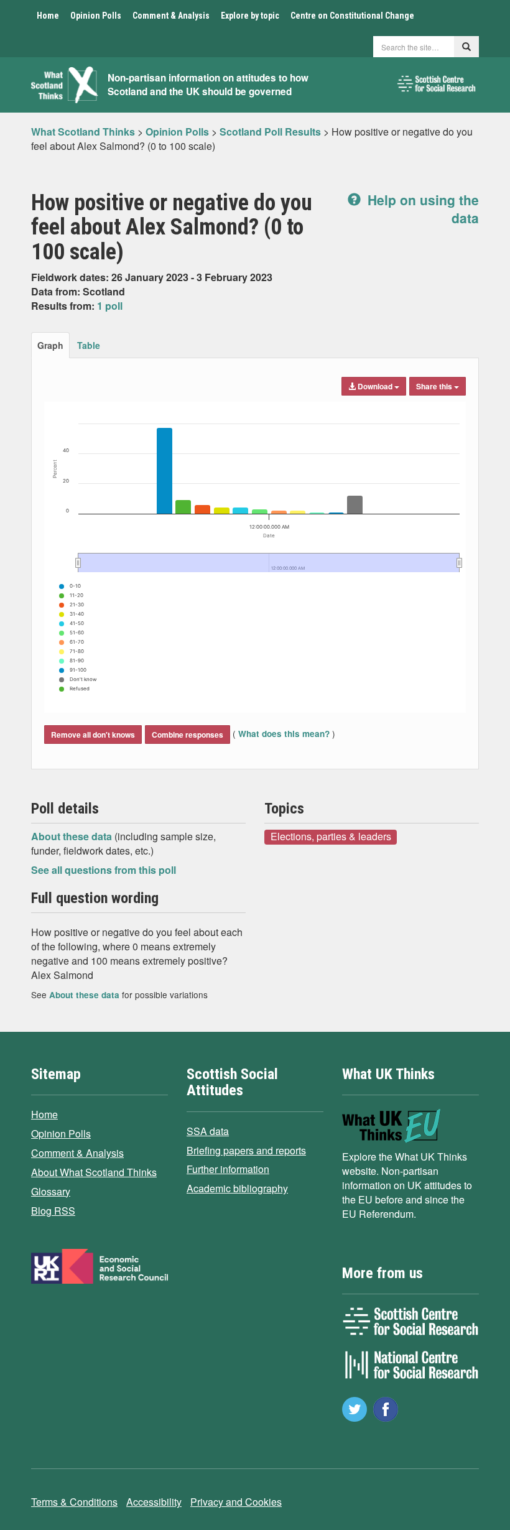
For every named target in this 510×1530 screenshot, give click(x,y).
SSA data (208, 1131)
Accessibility (154, 1502)
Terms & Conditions (74, 1502)
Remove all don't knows (93, 734)
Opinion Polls (95, 16)
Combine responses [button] (187, 734)
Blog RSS (53, 1210)
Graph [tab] (50, 345)
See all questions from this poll (103, 870)
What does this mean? (284, 734)
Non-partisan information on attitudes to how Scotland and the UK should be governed (208, 85)
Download (375, 386)
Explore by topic (250, 16)
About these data (72, 836)
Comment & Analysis (171, 16)
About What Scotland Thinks (94, 1172)
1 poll (110, 306)
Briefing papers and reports (246, 1150)
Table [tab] (88, 345)
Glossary (50, 1191)
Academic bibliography (237, 1188)
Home (48, 16)
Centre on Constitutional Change (352, 16)
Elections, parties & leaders (331, 836)
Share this (435, 386)
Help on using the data (421, 208)
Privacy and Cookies (236, 1502)
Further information (228, 1169)
